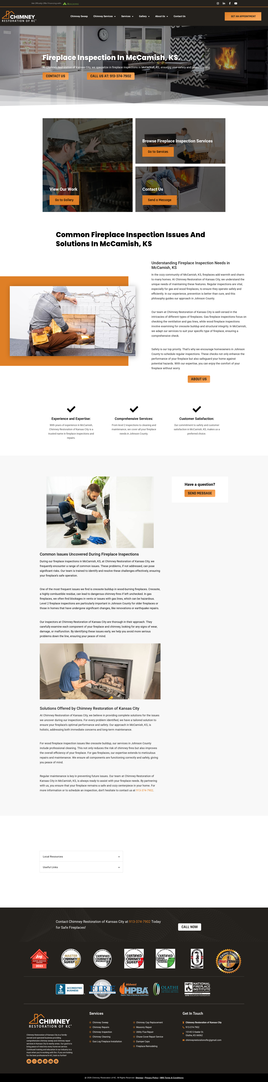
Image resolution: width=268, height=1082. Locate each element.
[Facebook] (29, 1061)
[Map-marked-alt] (50, 1061)
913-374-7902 (144, 790)
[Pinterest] (56, 1061)
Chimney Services (103, 16)
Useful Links (50, 867)
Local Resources (53, 856)
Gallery (143, 16)
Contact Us (180, 16)
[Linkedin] (45, 1061)
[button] (81, 856)
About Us (160, 16)
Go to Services (158, 152)
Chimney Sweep (79, 16)
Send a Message (159, 200)
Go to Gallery (64, 200)
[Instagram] (34, 1061)
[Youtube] (39, 1061)
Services (126, 16)
